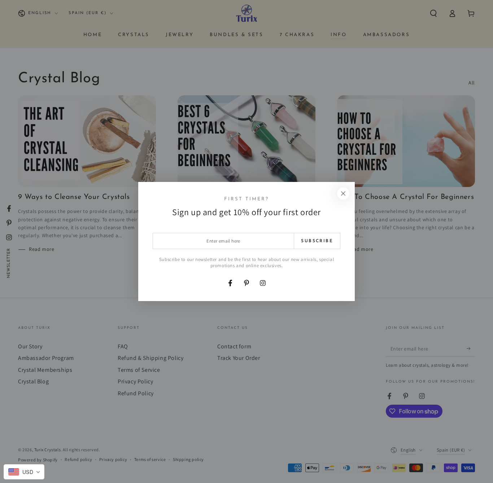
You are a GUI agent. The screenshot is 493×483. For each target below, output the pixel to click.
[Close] (343, 193)
